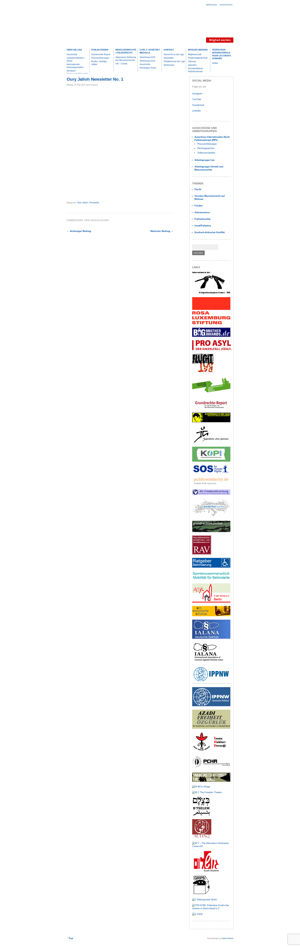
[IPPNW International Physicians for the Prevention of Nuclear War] (211, 683)
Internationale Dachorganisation (75, 66)
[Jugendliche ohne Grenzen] (211, 442)
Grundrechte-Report (100, 54)
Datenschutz (226, 5)
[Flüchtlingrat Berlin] (203, 372)
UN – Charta (121, 63)
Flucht (197, 189)
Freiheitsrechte (202, 219)
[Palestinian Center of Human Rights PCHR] (211, 768)
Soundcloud (198, 105)
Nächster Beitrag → (161, 231)
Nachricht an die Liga (174, 54)
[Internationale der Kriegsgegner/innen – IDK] (211, 293)
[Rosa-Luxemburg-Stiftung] (211, 323)
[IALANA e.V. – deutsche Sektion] (211, 638)
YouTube (197, 99)
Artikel (215, 63)
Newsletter (169, 58)
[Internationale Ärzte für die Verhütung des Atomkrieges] (211, 705)
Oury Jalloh (82, 202)
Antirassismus (202, 212)
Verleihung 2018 (147, 61)
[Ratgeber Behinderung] (211, 567)
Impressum (211, 5)
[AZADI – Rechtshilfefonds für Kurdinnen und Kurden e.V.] (211, 728)
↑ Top (70, 938)
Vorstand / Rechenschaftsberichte (77, 72)
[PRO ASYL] (211, 349)
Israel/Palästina (202, 225)
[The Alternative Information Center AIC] (211, 846)
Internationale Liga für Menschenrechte (97, 27)
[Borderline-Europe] (211, 516)
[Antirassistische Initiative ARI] (211, 615)
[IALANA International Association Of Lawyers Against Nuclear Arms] (211, 660)
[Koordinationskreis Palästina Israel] (211, 461)
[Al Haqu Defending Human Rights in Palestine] (201, 837)
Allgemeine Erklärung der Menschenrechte (125, 58)
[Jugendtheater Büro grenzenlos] (211, 394)
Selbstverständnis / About (76, 59)
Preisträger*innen (148, 68)
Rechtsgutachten (205, 148)
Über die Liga (74, 50)
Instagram (197, 93)
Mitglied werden (198, 50)
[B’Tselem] (201, 815)
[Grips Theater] (201, 894)
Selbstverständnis (206, 152)
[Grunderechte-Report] (211, 408)
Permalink (94, 202)
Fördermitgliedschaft (197, 58)
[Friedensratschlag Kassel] (211, 494)
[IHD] (211, 750)
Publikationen (99, 50)
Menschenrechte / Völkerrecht (125, 51)
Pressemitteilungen (207, 144)
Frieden (198, 205)
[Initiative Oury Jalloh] (211, 421)
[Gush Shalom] (206, 871)
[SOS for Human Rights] (211, 472)
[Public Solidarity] (211, 485)
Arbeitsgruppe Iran (204, 160)
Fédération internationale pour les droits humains (221, 54)
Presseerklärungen (100, 58)
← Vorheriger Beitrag (79, 231)
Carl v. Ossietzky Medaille (150, 51)
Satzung (192, 61)
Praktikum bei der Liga (174, 61)
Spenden (192, 65)
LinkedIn (196, 110)
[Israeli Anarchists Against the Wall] (211, 781)
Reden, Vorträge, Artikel (99, 63)
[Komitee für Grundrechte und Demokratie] (211, 531)
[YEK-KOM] (211, 908)
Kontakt (169, 50)
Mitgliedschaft (194, 54)
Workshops (169, 65)
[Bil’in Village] (201, 786)
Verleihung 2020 (147, 57)
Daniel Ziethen (227, 938)
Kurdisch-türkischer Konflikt (209, 232)
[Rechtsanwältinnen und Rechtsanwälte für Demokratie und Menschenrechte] (201, 553)
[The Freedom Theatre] (207, 792)
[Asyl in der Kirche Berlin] (211, 601)
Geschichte (72, 54)
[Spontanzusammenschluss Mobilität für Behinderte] (211, 579)
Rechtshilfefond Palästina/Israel (195, 70)
